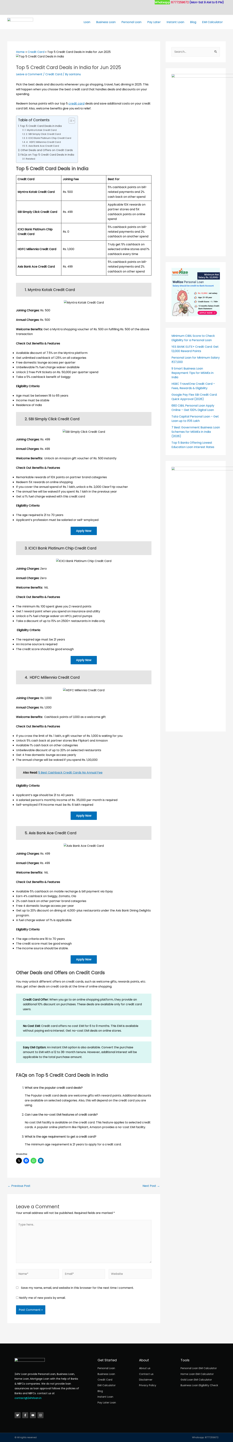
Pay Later (154, 22)
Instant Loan (175, 22)
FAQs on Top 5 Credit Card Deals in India (47, 154)
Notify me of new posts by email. (42, 1298)
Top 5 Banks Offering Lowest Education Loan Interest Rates (192, 445)
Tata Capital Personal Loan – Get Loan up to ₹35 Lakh (195, 418)
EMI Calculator (212, 22)
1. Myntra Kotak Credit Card (41, 130)
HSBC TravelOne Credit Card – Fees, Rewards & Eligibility (193, 386)
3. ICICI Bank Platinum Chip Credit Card (48, 138)
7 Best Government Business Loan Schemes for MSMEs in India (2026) (195, 431)
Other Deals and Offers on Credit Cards (47, 150)
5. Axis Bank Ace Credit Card (42, 146)
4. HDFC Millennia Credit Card (43, 142)
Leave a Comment (29, 74)
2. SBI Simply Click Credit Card (43, 134)
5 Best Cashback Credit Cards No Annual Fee (70, 772)
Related (30, 158)
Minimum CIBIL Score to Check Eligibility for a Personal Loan (193, 338)
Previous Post (19, 1185)
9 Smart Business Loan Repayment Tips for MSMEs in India (192, 372)
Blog (193, 22)
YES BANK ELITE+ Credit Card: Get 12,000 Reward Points (195, 349)
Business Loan (106, 22)
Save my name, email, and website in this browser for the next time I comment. (77, 1288)
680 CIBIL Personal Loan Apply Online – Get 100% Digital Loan (192, 407)
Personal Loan (131, 22)
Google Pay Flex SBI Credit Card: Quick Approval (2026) (194, 397)
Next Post (151, 1185)
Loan (87, 22)
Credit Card (53, 74)
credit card (76, 103)
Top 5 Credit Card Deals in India (41, 126)
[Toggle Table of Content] (70, 121)
